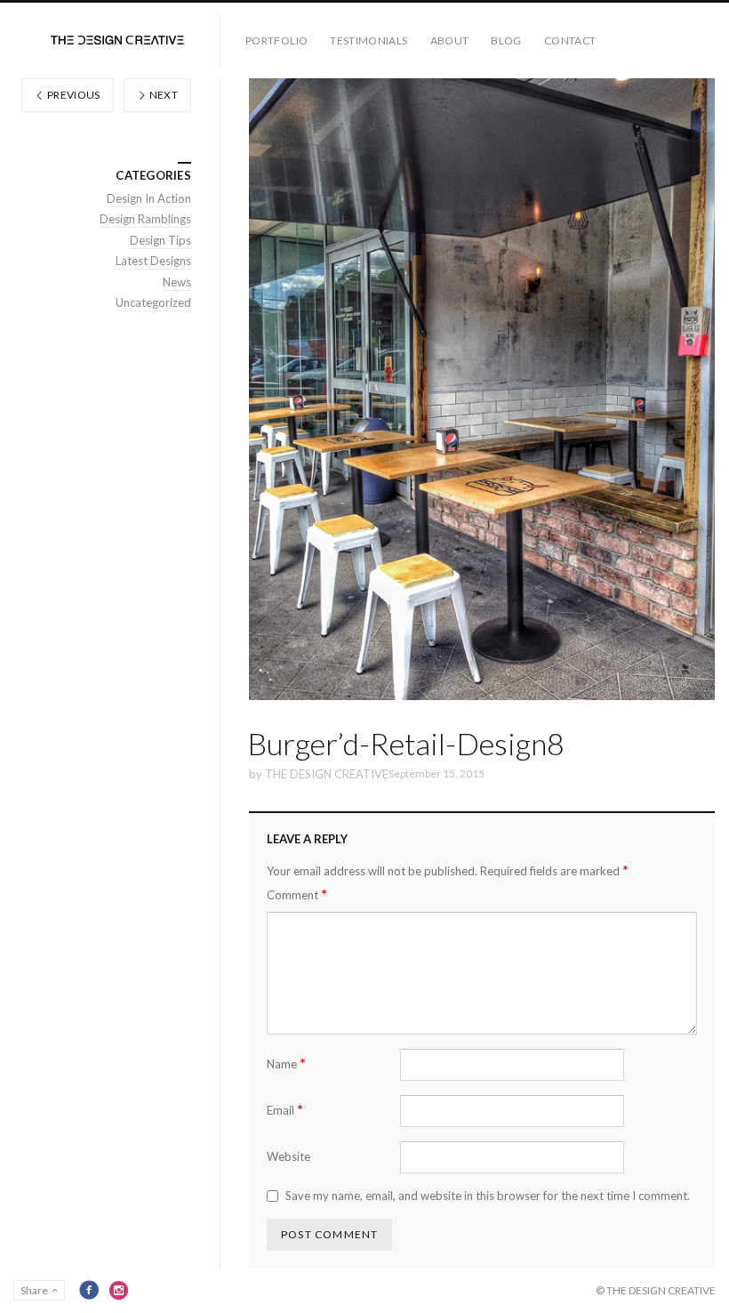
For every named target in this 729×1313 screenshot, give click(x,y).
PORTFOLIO (276, 40)
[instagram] (119, 1290)
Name (286, 1063)
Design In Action (149, 198)
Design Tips (160, 240)
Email (285, 1109)
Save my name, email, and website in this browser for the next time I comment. (487, 1195)
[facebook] (89, 1290)
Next (162, 94)
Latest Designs (153, 261)
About (449, 40)
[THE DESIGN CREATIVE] (117, 40)
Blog (506, 40)
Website (288, 1156)
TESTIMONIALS (368, 40)
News (177, 282)
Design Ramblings (145, 219)
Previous (72, 94)
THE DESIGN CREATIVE (327, 774)
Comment (297, 894)
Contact (570, 40)
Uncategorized (153, 302)
